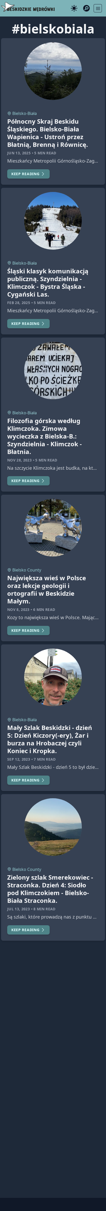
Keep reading (25, 173)
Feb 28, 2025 (18, 302)
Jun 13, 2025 (19, 152)
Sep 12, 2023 (18, 759)
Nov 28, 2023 (19, 460)
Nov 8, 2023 (18, 609)
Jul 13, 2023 (18, 908)
